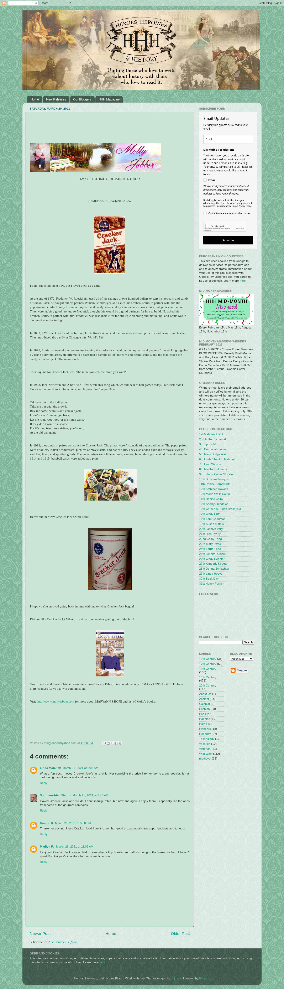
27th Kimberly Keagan (213, 563)
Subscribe (228, 240)
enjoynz (176, 978)
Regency (205, 733)
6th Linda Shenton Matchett (217, 459)
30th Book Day (209, 578)
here (243, 280)
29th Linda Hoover (211, 573)
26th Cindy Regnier (212, 558)
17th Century (207, 664)
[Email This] (104, 743)
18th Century (207, 668)
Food (202, 713)
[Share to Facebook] (116, 743)
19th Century (207, 677)
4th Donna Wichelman (213, 449)
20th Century (207, 685)
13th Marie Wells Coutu (214, 494)
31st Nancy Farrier (211, 583)
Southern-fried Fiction (55, 795)
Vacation (204, 743)
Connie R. (47, 823)
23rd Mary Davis (210, 543)
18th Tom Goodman (212, 519)
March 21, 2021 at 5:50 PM (73, 823)
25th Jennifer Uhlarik (212, 553)
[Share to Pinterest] (120, 743)
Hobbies (204, 718)
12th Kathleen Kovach (213, 489)
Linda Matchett (50, 768)
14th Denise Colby (211, 499)
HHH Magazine (109, 99)
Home (35, 99)
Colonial (204, 703)
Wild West (205, 753)
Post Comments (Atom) (63, 942)
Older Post (180, 933)
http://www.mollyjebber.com (55, 701)
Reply (43, 783)
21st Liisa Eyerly (210, 533)
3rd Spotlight (207, 444)
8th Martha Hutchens (213, 469)
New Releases (56, 99)
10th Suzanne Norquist (214, 479)
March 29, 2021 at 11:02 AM (74, 846)
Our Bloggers (82, 99)
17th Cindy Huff (209, 514)
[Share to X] (112, 743)
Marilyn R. (47, 846)
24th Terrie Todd (210, 548)
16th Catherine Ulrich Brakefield (220, 509)
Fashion (204, 708)
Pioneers (205, 728)
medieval (205, 758)
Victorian (205, 748)
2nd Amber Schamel (212, 439)
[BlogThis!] (108, 743)
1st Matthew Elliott (211, 434)
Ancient (204, 698)
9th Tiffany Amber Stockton (217, 474)
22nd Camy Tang (210, 538)
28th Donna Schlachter (214, 568)
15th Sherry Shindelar (213, 504)
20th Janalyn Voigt (211, 528)
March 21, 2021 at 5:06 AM (80, 768)
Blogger (204, 978)
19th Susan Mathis (211, 523)
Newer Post (40, 933)
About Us (205, 693)
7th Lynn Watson (210, 464)
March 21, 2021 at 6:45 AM (90, 795)
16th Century (207, 659)
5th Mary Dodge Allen (213, 454)
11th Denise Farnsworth (215, 484)
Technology (206, 738)
